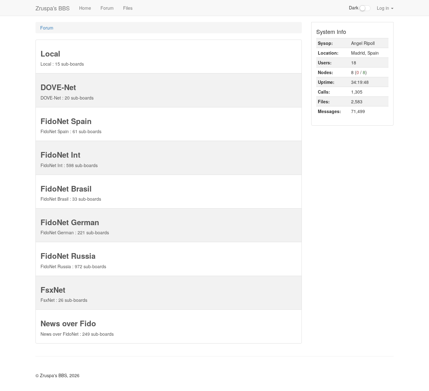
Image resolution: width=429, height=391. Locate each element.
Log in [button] (383, 8)
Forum (107, 8)
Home (85, 8)
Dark (354, 7)
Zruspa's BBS (52, 8)
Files (128, 8)
